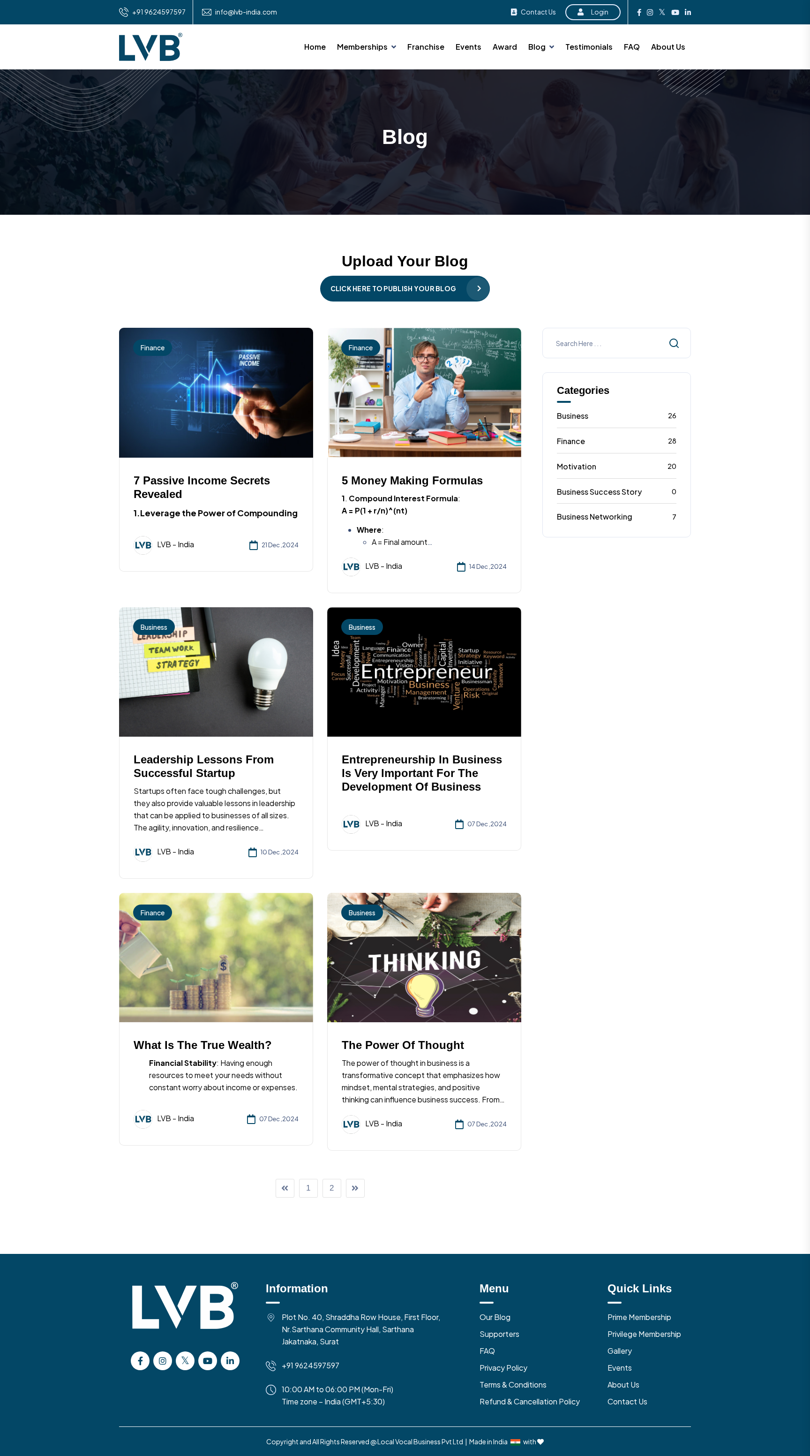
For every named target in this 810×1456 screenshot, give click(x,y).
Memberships (362, 47)
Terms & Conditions (513, 1384)
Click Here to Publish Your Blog (393, 288)
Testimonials (589, 47)
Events (468, 47)
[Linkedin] (688, 12)
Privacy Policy (503, 1368)
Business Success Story (617, 492)
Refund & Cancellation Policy (530, 1401)
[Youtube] (675, 12)
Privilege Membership (644, 1334)
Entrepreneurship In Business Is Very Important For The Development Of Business (422, 773)
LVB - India (175, 544)
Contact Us (538, 12)
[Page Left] (285, 1188)
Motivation (617, 466)
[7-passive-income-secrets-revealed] (216, 392)
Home (315, 47)
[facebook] (639, 12)
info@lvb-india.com (246, 12)
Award (505, 47)
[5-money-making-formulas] (424, 392)
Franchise (425, 47)
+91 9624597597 (159, 12)
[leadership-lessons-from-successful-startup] (216, 671)
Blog (537, 47)
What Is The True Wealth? (203, 1045)
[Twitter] (662, 12)
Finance (153, 347)
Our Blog (495, 1317)
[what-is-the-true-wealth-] (216, 956)
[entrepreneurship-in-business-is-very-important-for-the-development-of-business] (424, 671)
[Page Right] (355, 1188)
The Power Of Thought (403, 1045)
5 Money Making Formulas (412, 480)
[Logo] (185, 1315)
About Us (668, 47)
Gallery (620, 1351)
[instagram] (650, 12)
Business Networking (617, 516)
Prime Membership (639, 1317)
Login (599, 12)
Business (154, 627)
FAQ (632, 47)
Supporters (499, 1334)
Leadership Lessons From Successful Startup (204, 766)
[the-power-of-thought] (424, 956)
